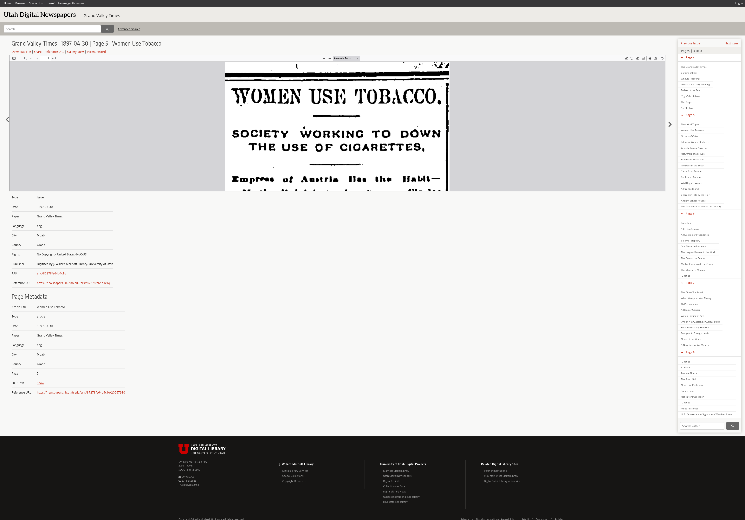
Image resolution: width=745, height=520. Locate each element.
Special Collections (292, 476)
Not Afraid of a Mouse (693, 153)
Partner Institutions (495, 470)
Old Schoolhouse (690, 304)
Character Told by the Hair (695, 194)
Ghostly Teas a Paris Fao (694, 148)
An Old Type (687, 108)
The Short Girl (688, 379)
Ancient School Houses (693, 200)
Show (40, 383)
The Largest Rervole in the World (698, 252)
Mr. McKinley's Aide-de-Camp (697, 264)
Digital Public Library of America (502, 481)
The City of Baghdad (692, 292)
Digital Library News (394, 491)
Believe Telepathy (690, 240)
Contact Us (36, 3)
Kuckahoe (686, 223)
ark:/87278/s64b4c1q (51, 273)
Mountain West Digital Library (501, 476)
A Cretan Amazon (690, 229)
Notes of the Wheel (691, 339)
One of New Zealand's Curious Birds (700, 321)
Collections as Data (394, 486)
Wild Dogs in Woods (691, 183)
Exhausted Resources (692, 159)
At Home (685, 367)
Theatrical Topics (690, 124)
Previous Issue (690, 43)
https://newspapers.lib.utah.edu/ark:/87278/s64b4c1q (73, 283)
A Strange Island (690, 188)
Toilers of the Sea (690, 90)
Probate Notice (689, 373)
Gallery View (75, 52)
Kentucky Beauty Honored (695, 327)
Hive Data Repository (395, 502)
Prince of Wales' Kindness (695, 142)
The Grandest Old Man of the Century (701, 206)
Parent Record (96, 52)
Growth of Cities (689, 136)
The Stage (686, 102)
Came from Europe (691, 171)
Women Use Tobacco (692, 130)
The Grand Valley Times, (694, 66)
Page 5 (690, 115)
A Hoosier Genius (690, 309)
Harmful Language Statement (66, 3)
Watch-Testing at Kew (692, 316)
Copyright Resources (294, 481)
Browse (20, 3)
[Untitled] (686, 275)
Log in (739, 3)
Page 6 (690, 213)
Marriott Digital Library (396, 470)
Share (38, 52)
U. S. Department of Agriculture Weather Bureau (707, 414)
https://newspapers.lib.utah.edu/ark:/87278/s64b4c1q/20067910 (81, 392)
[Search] (107, 29)
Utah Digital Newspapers (397, 476)
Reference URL (54, 52)
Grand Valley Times (101, 15)
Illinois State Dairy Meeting (695, 84)
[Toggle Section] (682, 57)
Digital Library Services (295, 470)
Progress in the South (692, 165)
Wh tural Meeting (690, 78)
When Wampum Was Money (696, 298)
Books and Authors (691, 177)
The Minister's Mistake (693, 270)
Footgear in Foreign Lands (695, 333)
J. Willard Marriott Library (192, 461)
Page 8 (690, 352)
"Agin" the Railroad (691, 96)
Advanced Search (129, 29)
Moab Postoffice (689, 408)
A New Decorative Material (695, 345)
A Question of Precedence (695, 234)
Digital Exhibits (391, 481)
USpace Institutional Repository (401, 496)
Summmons (687, 391)
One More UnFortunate (693, 246)
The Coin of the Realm (693, 258)
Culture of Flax (688, 72)
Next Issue (731, 43)
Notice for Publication (692, 385)
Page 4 (690, 57)
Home (7, 3)
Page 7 (690, 283)
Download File (21, 52)
